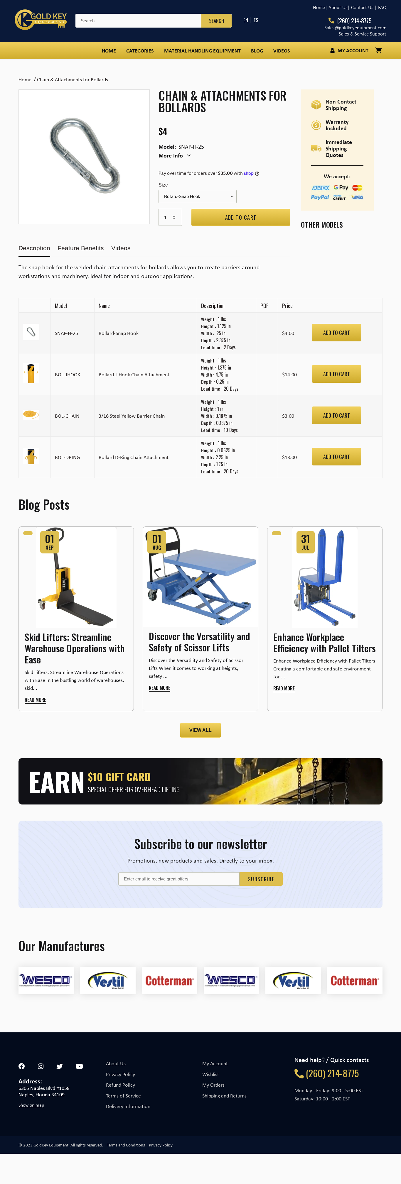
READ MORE (35, 699)
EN (245, 20)
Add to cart (336, 332)
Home (319, 7)
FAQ (382, 7)
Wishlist (210, 1074)
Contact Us (362, 7)
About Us (116, 1063)
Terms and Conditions (126, 1145)
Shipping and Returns (224, 1095)
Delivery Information (128, 1106)
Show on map (31, 1105)
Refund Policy (120, 1085)
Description (34, 248)
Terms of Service (123, 1095)
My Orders (213, 1085)
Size (163, 184)
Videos (121, 248)
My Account (215, 1063)
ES (256, 20)
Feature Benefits (81, 248)
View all (200, 730)
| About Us (336, 7)
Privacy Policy (120, 1074)
